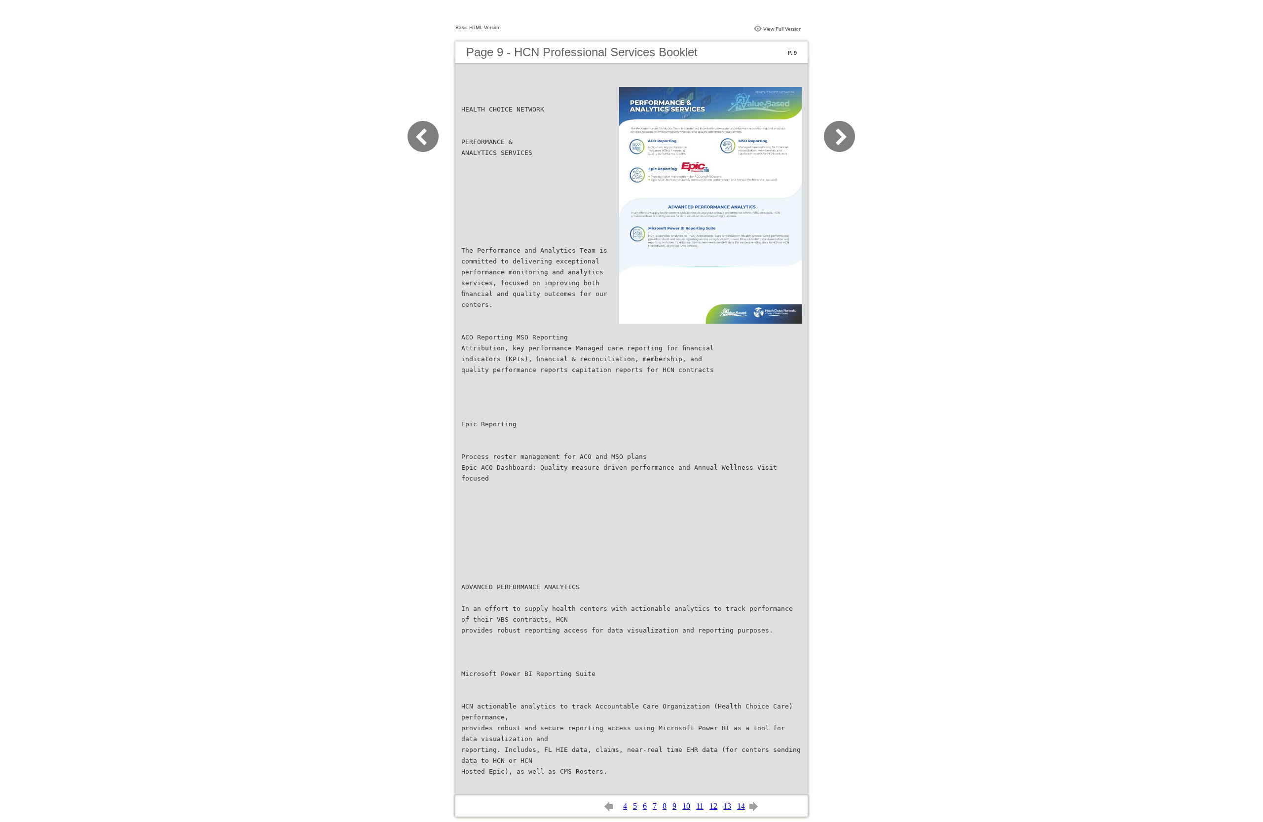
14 (741, 806)
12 (713, 806)
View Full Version (782, 29)
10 (686, 806)
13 (727, 806)
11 (700, 806)
